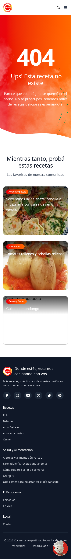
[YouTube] (28, 395)
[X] (38, 395)
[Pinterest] (60, 395)
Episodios (9, 500)
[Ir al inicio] (7, 7)
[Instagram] (17, 395)
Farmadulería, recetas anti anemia (25, 463)
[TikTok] (49, 395)
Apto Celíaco (11, 427)
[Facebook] (7, 395)
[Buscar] (58, 7)
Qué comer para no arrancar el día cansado (31, 482)
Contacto (8, 524)
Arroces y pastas (13, 433)
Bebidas (8, 421)
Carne (7, 439)
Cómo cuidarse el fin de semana (23, 469)
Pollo (6, 415)
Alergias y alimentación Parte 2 (22, 457)
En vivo (7, 506)
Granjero (8, 475)
